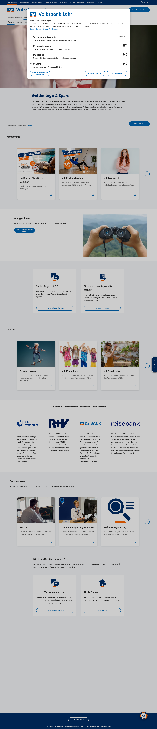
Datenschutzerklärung (39, 29)
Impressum (56, 29)
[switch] (125, 45)
